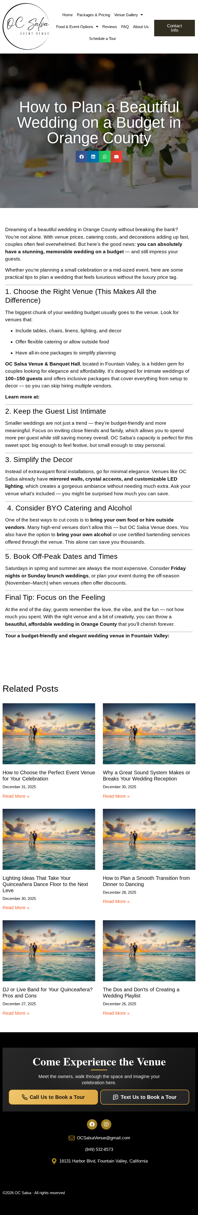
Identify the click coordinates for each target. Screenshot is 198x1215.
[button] (81, 156)
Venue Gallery (126, 15)
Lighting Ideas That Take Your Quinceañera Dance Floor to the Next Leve (45, 884)
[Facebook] (92, 1124)
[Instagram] (106, 1124)
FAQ (125, 26)
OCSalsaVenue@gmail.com (103, 1137)
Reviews (109, 26)
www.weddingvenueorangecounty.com (84, 397)
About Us (141, 26)
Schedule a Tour (102, 38)
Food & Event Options (74, 26)
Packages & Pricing (93, 15)
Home (67, 15)
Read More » (16, 796)
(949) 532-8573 (99, 1149)
